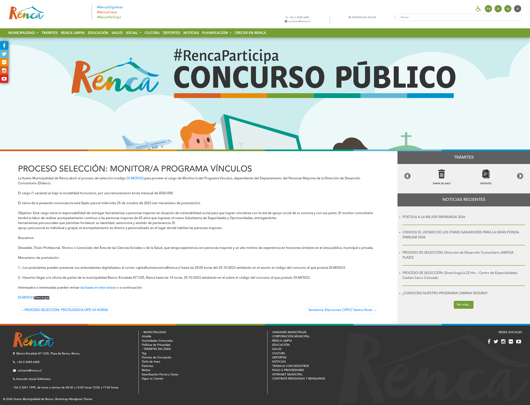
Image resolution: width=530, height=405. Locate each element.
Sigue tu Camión (152, 378)
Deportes (171, 33)
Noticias (191, 33)
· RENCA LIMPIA (281, 341)
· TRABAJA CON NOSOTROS (290, 366)
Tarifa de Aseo (151, 361)
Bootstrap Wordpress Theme (73, 399)
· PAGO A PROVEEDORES (287, 370)
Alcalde (146, 336)
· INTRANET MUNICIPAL (287, 374)
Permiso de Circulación (156, 357)
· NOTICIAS (278, 361)
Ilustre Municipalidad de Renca (33, 399)
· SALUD (276, 349)
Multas (146, 370)
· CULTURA (278, 353)
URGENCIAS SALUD (363, 17)
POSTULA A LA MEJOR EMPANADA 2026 (433, 217)
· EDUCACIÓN (280, 345)
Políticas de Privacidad (156, 345)
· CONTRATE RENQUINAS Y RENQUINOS (298, 378)
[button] (407, 176)
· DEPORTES (279, 357)
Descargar (41, 297)
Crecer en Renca (250, 33)
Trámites (50, 33)
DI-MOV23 (135, 178)
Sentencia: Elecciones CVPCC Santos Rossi (340, 310)
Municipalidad (22, 33)
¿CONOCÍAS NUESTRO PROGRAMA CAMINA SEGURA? (445, 293)
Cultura (152, 33)
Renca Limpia (73, 33)
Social (132, 33)
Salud (117, 33)
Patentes (147, 366)
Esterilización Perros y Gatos (160, 374)
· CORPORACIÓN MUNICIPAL (290, 336)
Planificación (215, 33)
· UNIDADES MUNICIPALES (289, 332)
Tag (144, 353)
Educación (98, 33)
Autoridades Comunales (157, 341)
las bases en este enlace (98, 287)
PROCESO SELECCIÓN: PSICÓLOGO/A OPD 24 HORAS (66, 310)
